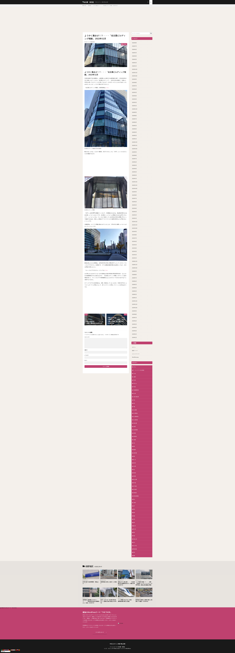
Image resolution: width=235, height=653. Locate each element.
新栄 (134, 456)
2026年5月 (134, 52)
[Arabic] (2, 649)
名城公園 (135, 423)
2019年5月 (134, 324)
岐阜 (134, 446)
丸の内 (134, 393)
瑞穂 (134, 515)
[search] (151, 33)
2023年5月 (134, 165)
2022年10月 (134, 188)
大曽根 (134, 439)
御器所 (134, 449)
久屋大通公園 (136, 396)
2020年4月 (134, 287)
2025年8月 (134, 82)
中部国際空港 (136, 390)
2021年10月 (134, 228)
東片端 (134, 482)
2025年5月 (134, 92)
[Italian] (11, 649)
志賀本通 (135, 452)
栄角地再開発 (136, 496)
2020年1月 (134, 297)
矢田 (134, 519)
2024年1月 (134, 138)
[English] (6, 649)
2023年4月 (134, 168)
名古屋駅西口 (136, 416)
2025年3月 (134, 99)
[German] (9, 649)
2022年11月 (134, 185)
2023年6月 (134, 162)
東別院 (134, 476)
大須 (134, 443)
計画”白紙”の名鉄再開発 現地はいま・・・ (91, 582)
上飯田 (134, 376)
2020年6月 (134, 281)
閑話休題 (135, 549)
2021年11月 (134, 224)
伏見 (134, 403)
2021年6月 (134, 241)
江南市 (134, 502)
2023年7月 (134, 158)
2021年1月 (134, 258)
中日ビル (135, 383)
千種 (134, 406)
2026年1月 (134, 66)
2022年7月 (134, 198)
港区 (134, 509)
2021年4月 (134, 248)
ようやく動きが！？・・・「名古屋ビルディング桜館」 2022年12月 (105, 5)
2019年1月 (134, 337)
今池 (134, 400)
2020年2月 (134, 294)
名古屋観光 (135, 413)
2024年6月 (134, 122)
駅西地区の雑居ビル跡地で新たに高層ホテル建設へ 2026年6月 (144, 600)
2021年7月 (134, 238)
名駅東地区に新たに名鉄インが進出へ (108, 582)
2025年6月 (134, 89)
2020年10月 (134, 267)
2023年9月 (134, 152)
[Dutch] (5, 649)
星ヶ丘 (134, 459)
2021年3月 (134, 251)
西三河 (134, 529)
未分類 (134, 466)
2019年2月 (134, 334)
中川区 (134, 380)
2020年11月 (134, 264)
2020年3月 (134, 291)
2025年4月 (134, 95)
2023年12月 (134, 142)
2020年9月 (134, 271)
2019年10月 (134, 307)
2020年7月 (134, 277)
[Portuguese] (16, 649)
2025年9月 (134, 79)
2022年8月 (134, 195)
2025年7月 (134, 85)
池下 (134, 505)
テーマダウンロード (100, 632)
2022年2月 (134, 215)
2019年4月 (134, 327)
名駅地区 (89, 5)
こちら (107, 87)
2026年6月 (134, 49)
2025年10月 (134, 75)
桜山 (134, 499)
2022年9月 (134, 191)
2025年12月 (134, 69)
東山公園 (135, 479)
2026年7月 (134, 46)
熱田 (134, 512)
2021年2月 (134, 254)
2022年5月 (134, 205)
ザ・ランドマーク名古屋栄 (138, 370)
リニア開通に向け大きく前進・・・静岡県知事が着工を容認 (126, 600)
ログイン (134, 347)
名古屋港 (135, 409)
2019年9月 (134, 311)
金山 (134, 542)
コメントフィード (135, 353)
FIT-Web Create (116, 648)
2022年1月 (134, 218)
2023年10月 (134, 148)
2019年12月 (134, 301)
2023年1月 (134, 178)
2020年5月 (134, 284)
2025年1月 (134, 105)
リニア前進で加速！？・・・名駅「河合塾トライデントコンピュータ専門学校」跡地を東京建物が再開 (144, 583)
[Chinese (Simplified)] (3, 649)
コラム (134, 366)
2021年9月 (134, 231)
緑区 (134, 522)
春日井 (134, 462)
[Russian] (17, 649)
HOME (85, 5)
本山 (134, 469)
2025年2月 (134, 102)
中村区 (134, 386)
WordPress (128, 648)
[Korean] (14, 649)
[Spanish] (19, 649)
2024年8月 (134, 115)
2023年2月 (134, 175)
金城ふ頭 (135, 539)
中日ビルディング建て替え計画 (101, 2)
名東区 (134, 426)
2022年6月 (134, 201)
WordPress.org (135, 357)
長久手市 (135, 545)
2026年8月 (134, 42)
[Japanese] (13, 649)
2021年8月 (134, 234)
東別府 (134, 472)
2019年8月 (134, 314)
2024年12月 (134, 109)
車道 (134, 535)
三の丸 (134, 373)
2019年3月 (134, 330)
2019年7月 (134, 317)
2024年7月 (134, 118)
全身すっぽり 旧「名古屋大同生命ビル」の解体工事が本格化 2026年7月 (108, 601)
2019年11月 (134, 304)
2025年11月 (134, 72)
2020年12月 (134, 261)
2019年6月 (134, 320)
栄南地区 (135, 492)
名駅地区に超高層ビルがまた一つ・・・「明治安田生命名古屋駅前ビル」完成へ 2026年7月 (91, 601)
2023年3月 (134, 171)
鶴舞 (134, 555)
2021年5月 (134, 244)
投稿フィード (135, 350)
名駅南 (134, 433)
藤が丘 (134, 525)
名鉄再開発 (135, 429)
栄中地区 (135, 486)
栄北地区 (135, 489)
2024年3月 (134, 132)
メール (86, 355)
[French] (8, 649)
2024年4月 (134, 128)
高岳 (134, 552)
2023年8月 (134, 155)
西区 (134, 532)
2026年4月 (134, 56)
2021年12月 (134, 221)
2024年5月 (134, 125)
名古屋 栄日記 (121, 646)
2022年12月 (134, 181)
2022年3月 (134, 211)
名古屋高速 (135, 419)
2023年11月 (134, 145)
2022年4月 (134, 208)
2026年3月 (134, 59)
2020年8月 (134, 274)
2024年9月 (134, 112)
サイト (86, 360)
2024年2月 (134, 135)
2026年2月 (134, 62)
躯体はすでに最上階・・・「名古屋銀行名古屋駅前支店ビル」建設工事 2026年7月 (126, 583)
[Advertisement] (117, 19)
